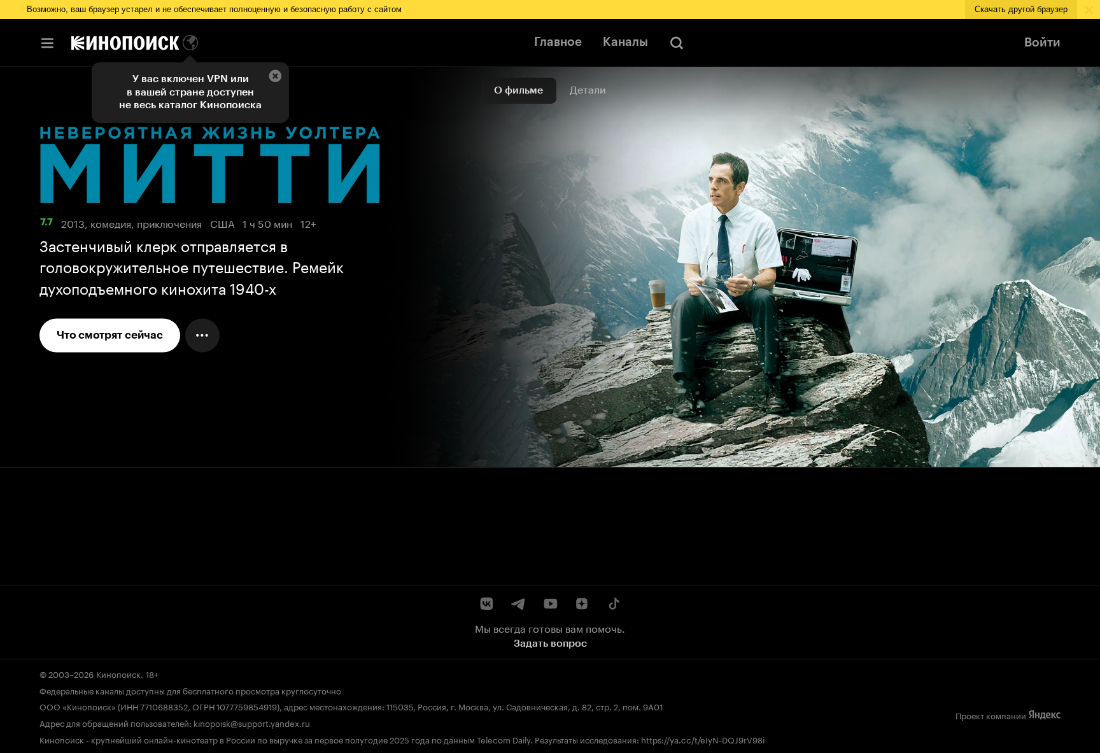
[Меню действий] (202, 335)
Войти (1042, 43)
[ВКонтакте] (487, 604)
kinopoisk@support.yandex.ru (252, 722)
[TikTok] (613, 604)
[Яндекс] (1045, 715)
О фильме (518, 90)
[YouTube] (550, 604)
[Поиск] (677, 43)
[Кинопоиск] (125, 42)
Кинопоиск (118, 673)
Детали (588, 90)
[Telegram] (518, 604)
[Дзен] (581, 604)
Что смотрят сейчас (110, 335)
